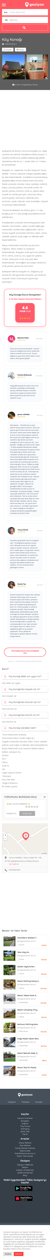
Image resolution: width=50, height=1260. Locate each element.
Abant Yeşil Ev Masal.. (27, 1067)
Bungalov (25, 1121)
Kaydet (8, 49)
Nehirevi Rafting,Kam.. (28, 1024)
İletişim (25, 1167)
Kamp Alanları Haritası (25, 1148)
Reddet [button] (8, 1254)
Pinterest (25, 1102)
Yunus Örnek (22, 530)
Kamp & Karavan (25, 1118)
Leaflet (44, 853)
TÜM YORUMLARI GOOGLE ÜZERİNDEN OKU (25, 652)
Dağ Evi (25, 1123)
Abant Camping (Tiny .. (28, 1010)
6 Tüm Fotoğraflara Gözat (26, 84)
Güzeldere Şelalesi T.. (27, 938)
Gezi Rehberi (25, 1145)
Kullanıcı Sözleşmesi (25, 1170)
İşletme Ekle (25, 1151)
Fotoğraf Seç (11, 813)
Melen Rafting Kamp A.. (28, 981)
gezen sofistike (23, 414)
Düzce (21, 945)
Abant (21, 1002)
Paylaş (21, 49)
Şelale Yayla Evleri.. (26, 966)
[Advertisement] (25, 120)
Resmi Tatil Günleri (25, 1156)
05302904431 (15, 870)
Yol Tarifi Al (14, 864)
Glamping (25, 1129)
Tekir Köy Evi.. (23, 952)
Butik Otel (25, 1131)
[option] (13, 66)
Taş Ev (25, 1134)
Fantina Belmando (24, 375)
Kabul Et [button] (18, 1254)
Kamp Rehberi (25, 1143)
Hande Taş (21, 584)
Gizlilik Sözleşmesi (25, 1172)
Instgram (12, 1102)
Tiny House (25, 1126)
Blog (25, 1175)
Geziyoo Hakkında (25, 1164)
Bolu (26, 1002)
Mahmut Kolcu (23, 338)
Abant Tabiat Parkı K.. (27, 995)
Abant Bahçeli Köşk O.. (27, 1053)
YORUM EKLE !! (11, 44)
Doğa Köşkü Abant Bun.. (28, 1038)
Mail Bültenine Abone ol (25, 1153)
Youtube (38, 1102)
